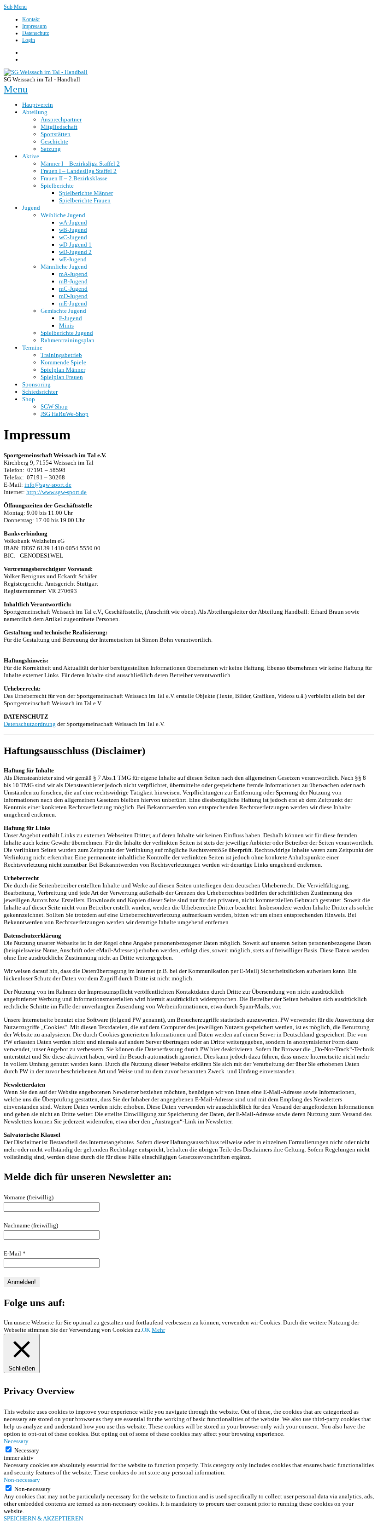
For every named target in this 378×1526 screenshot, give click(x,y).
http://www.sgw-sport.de (56, 492)
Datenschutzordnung (30, 723)
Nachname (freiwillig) (31, 1225)
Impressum (34, 26)
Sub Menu (15, 7)
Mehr (158, 1329)
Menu (16, 89)
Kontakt (31, 19)
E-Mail (15, 1253)
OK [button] (146, 1329)
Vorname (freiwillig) (28, 1197)
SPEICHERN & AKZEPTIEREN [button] (43, 1518)
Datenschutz (35, 33)
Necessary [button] (16, 1441)
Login (28, 40)
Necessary (26, 1450)
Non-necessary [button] (22, 1479)
